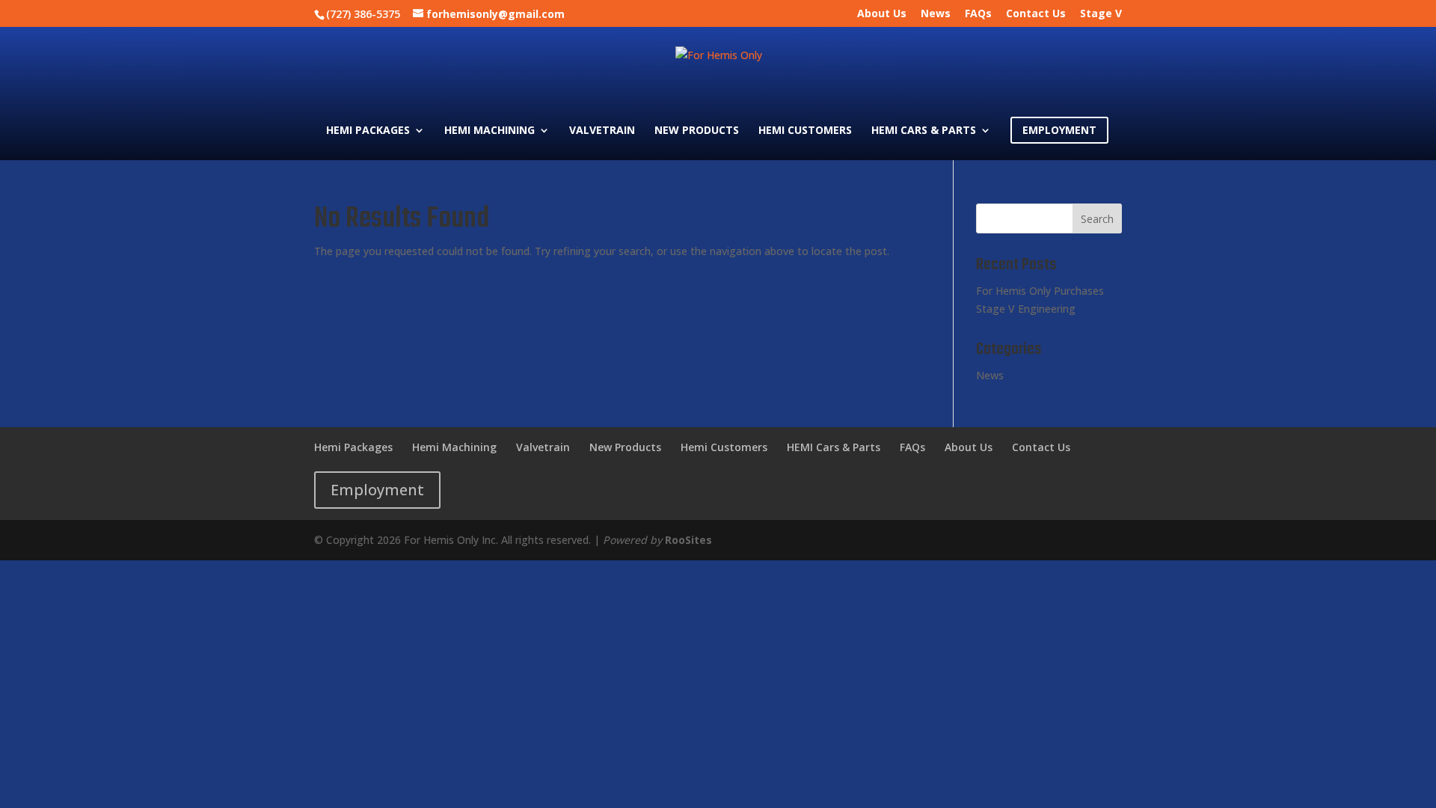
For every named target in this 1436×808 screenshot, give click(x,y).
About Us (881, 14)
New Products (696, 131)
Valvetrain (602, 131)
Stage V (1101, 14)
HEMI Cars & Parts (923, 131)
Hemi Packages (368, 131)
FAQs (978, 14)
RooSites (688, 540)
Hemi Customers (805, 131)
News (936, 14)
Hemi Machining (489, 131)
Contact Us (1036, 14)
